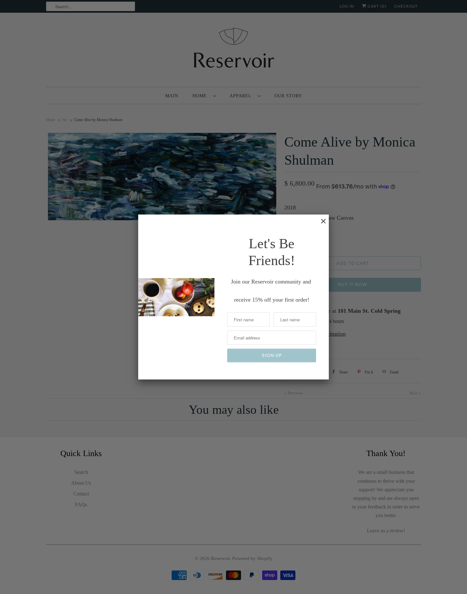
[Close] (320, 224)
